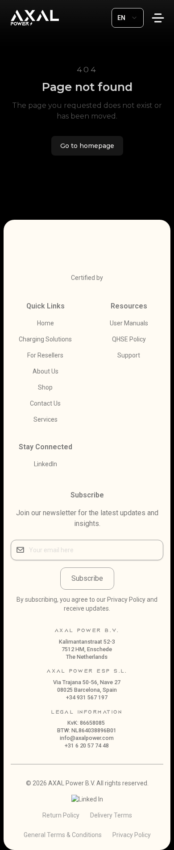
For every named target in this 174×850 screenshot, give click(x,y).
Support (128, 355)
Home (45, 323)
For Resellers (45, 355)
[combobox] (128, 18)
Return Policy (60, 815)
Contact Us (45, 403)
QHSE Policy (129, 339)
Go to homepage (87, 146)
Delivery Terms (111, 815)
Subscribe (87, 578)
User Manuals (129, 323)
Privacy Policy (131, 834)
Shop (45, 387)
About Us (45, 371)
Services (45, 419)
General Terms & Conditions (63, 834)
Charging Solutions (45, 339)
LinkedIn (45, 464)
